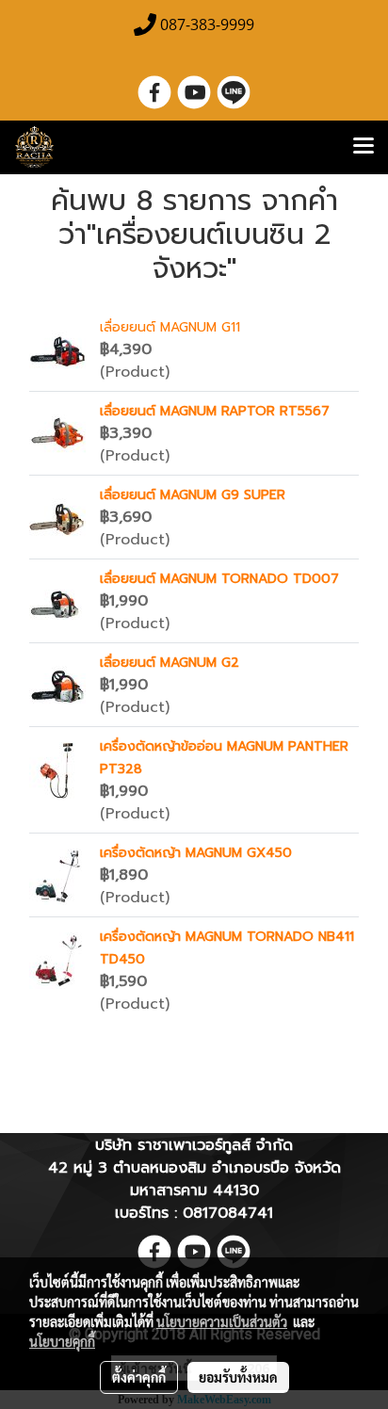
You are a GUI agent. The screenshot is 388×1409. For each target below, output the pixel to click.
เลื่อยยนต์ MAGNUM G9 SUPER (192, 495)
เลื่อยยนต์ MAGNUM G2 (169, 662)
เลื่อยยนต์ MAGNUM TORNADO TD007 (219, 579)
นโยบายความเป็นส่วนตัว (221, 1321)
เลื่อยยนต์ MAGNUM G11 (170, 327)
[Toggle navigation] (363, 147)
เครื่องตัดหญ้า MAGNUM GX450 (196, 853)
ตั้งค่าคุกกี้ (139, 1377)
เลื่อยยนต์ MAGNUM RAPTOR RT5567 (215, 411)
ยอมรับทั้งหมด (238, 1377)
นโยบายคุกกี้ (62, 1341)
